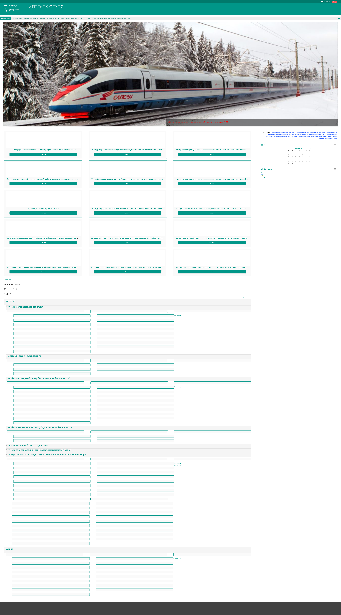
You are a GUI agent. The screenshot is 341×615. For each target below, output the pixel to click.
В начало (263, 173)
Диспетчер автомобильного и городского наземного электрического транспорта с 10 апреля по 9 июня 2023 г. (226, 238)
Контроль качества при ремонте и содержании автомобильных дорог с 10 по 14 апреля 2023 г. (219, 208)
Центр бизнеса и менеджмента (24, 355)
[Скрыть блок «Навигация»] (334, 168)
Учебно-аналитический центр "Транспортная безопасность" (40, 427)
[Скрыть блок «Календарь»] (334, 144)
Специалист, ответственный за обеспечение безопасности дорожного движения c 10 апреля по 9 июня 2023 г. (57, 238)
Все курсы (8, 279)
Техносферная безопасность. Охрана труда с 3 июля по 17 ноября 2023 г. (43, 149)
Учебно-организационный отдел (25, 306)
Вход (334, 2)
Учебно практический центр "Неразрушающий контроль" (39, 449)
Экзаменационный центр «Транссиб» (28, 445)
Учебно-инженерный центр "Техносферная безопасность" (39, 378)
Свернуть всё (247, 298)
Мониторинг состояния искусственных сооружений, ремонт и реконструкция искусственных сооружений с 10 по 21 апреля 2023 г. (236, 267)
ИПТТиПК (11, 301)
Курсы (264, 177)
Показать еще (177, 315)
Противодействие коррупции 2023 (43, 208)
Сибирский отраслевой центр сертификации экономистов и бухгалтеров (47, 454)
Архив (9, 548)
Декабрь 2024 (299, 148)
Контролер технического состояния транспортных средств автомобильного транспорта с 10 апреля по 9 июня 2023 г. (145, 238)
